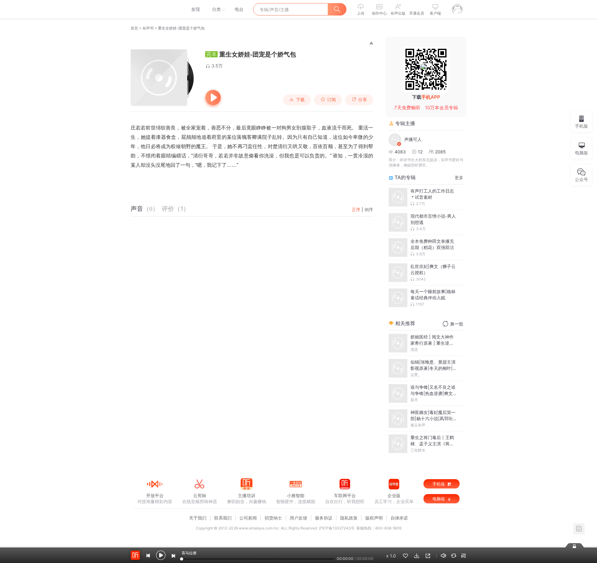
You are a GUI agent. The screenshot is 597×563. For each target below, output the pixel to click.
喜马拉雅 (154, 9)
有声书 (148, 28)
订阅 (331, 99)
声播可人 (413, 139)
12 (420, 151)
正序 (356, 209)
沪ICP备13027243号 (336, 528)
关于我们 (197, 517)
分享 (362, 99)
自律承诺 (399, 517)
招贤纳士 (273, 517)
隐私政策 (349, 517)
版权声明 (374, 517)
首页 (134, 28)
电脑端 (439, 498)
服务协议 (323, 517)
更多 (459, 177)
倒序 (368, 209)
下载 (300, 99)
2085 (440, 151)
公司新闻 (248, 517)
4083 (400, 151)
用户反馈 (298, 517)
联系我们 (223, 517)
